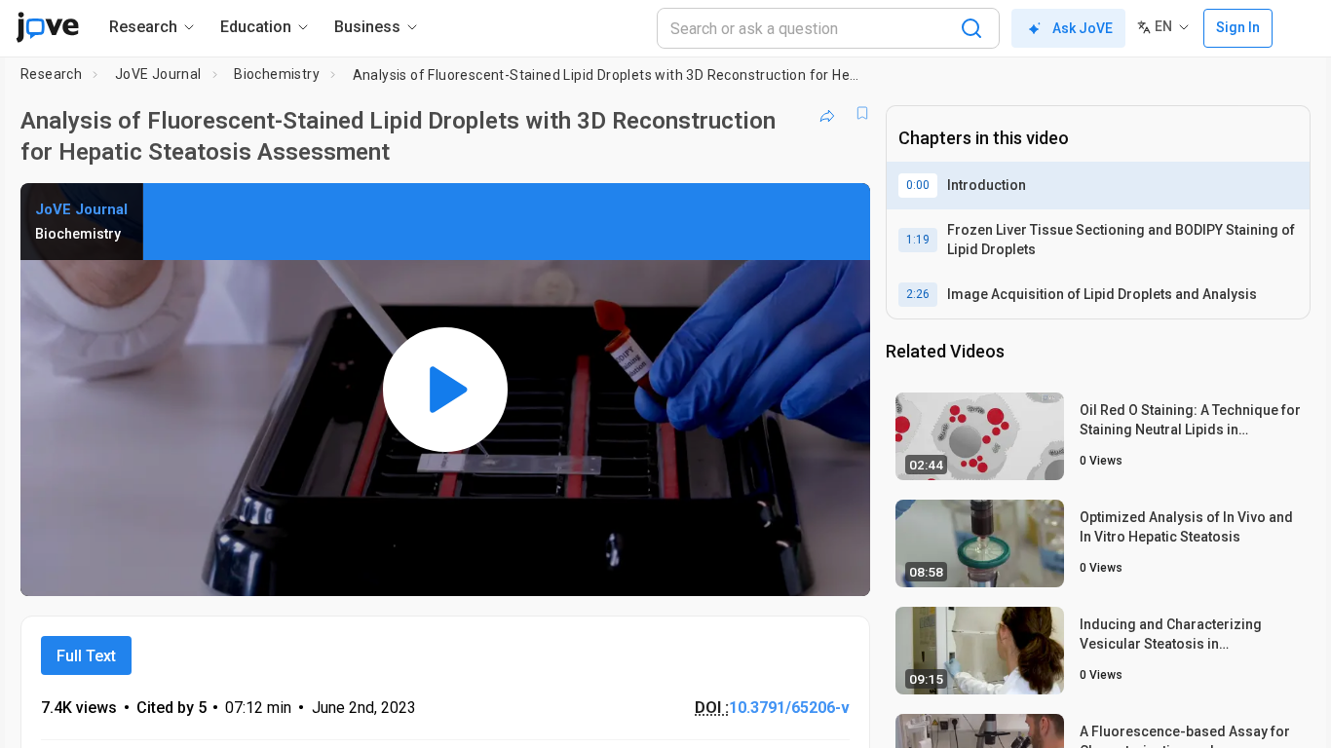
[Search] (971, 28)
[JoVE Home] (47, 27)
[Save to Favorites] (862, 113)
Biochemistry (277, 74)
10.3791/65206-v (789, 707)
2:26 (918, 294)
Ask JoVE (1082, 28)
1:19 (918, 239)
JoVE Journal (158, 74)
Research (51, 74)
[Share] (827, 113)
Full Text (86, 656)
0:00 (918, 185)
